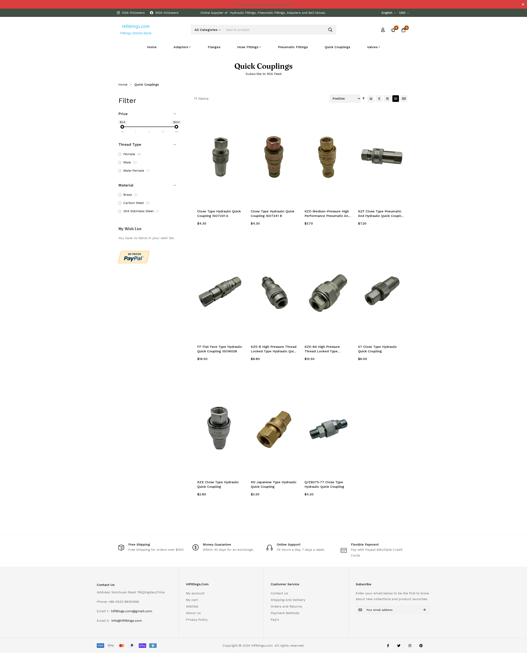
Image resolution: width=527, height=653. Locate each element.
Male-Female (137, 170)
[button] (389, 13)
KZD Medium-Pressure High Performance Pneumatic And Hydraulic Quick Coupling (327, 213)
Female (132, 154)
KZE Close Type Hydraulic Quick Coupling (218, 484)
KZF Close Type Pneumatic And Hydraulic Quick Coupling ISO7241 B (381, 213)
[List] (370, 98)
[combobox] (279, 29)
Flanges (214, 47)
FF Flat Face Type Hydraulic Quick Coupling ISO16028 (219, 349)
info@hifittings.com (126, 621)
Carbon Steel (137, 203)
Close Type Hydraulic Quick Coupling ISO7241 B (272, 213)
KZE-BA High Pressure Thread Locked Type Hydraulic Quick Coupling (324, 349)
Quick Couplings (337, 47)
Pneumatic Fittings (293, 47)
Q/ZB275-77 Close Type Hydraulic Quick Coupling (324, 484)
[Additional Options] (133, 262)
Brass (131, 195)
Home (152, 47)
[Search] (330, 29)
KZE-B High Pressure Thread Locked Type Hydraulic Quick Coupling (274, 349)
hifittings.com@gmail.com (131, 611)
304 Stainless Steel (141, 211)
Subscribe (424, 610)
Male (130, 162)
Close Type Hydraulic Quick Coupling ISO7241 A (219, 213)
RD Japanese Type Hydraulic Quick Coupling (273, 484)
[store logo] (135, 29)
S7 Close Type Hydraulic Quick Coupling (377, 349)
